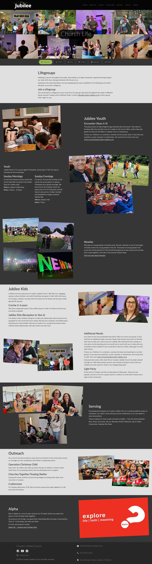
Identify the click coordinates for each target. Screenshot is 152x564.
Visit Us (128, 5)
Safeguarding (24, 555)
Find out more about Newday (94, 255)
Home (85, 5)
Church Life (110, 5)
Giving (135, 5)
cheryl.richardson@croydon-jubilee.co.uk (99, 139)
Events (101, 5)
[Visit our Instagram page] (27, 550)
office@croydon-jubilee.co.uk (88, 95)
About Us (93, 5)
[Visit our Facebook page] (17, 550)
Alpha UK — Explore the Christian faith (22, 527)
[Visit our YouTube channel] (22, 550)
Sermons (120, 5)
